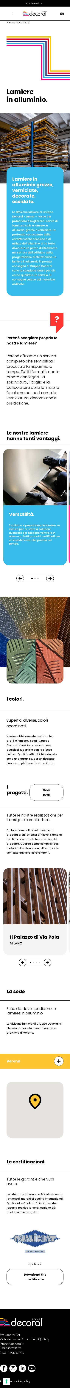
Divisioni (17, 23)
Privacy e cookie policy (15, 1381)
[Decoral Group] (35, 13)
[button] (20, 578)
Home (9, 23)
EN (62, 13)
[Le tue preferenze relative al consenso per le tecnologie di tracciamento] (6, 1381)
